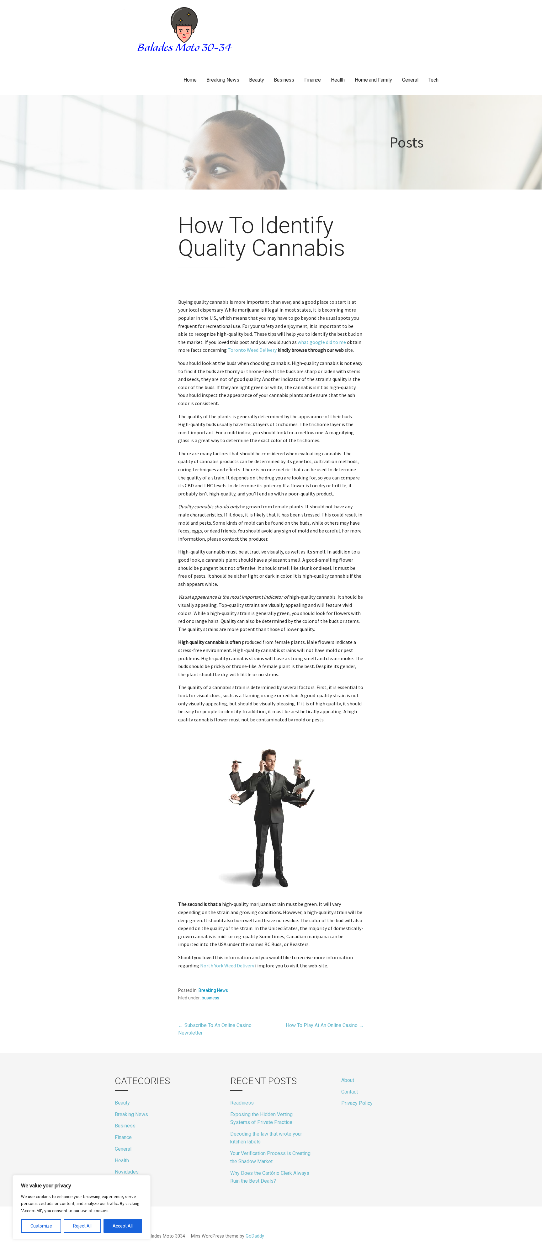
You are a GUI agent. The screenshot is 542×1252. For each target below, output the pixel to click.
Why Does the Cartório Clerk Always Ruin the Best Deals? (269, 1177)
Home (189, 80)
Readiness (242, 1103)
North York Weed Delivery (227, 965)
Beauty (256, 80)
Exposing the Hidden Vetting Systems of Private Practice (261, 1118)
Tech (433, 80)
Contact (349, 1092)
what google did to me (322, 342)
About (347, 1080)
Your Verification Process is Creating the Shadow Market (270, 1157)
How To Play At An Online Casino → (325, 1025)
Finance (312, 80)
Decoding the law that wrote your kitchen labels (266, 1138)
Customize (41, 1225)
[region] (82, 1207)
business (210, 997)
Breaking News (222, 80)
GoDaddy (255, 1236)
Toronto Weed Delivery (252, 350)
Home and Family (373, 80)
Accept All (123, 1225)
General (410, 80)
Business (284, 80)
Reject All (82, 1225)
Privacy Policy (357, 1103)
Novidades (127, 1172)
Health (338, 80)
